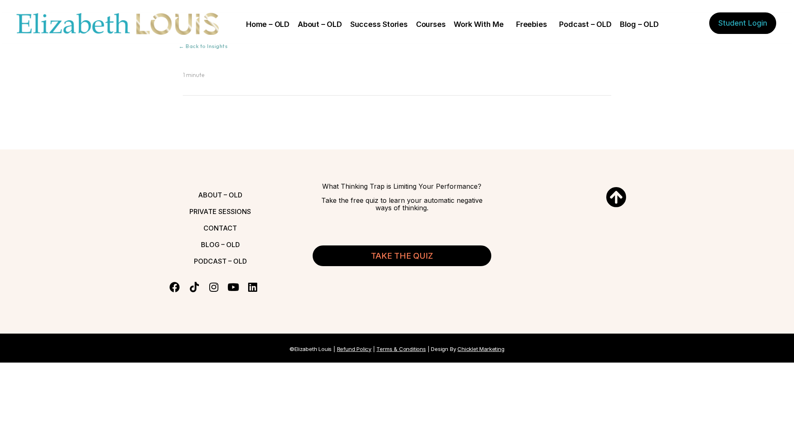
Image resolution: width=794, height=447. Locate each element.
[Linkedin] (252, 287)
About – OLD (320, 24)
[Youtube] (233, 287)
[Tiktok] (194, 287)
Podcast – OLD (585, 24)
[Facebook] (175, 287)
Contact (220, 228)
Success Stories (379, 24)
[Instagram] (213, 287)
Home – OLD (267, 24)
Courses (431, 24)
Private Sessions (220, 211)
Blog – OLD (639, 24)
